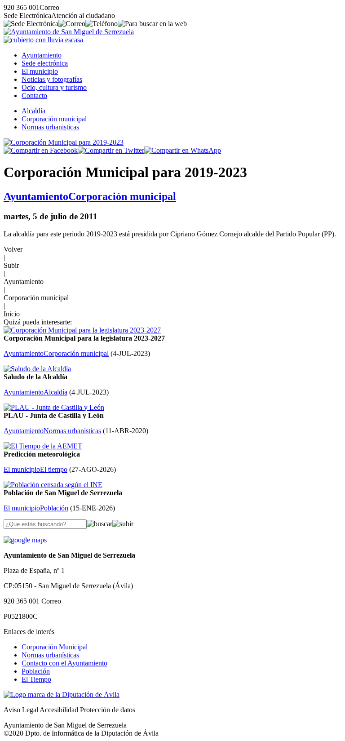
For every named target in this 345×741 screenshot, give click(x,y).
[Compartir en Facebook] (41, 150)
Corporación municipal (54, 119)
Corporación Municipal (55, 647)
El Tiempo (36, 679)
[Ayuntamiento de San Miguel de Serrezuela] (69, 31)
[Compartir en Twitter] (111, 150)
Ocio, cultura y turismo (54, 87)
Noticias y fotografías (52, 79)
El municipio (40, 71)
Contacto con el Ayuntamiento (64, 663)
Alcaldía (33, 111)
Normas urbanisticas (50, 127)
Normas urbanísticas (50, 655)
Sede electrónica (45, 63)
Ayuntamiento (42, 55)
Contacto (34, 95)
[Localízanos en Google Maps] (25, 540)
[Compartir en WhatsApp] (182, 150)
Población (36, 671)
